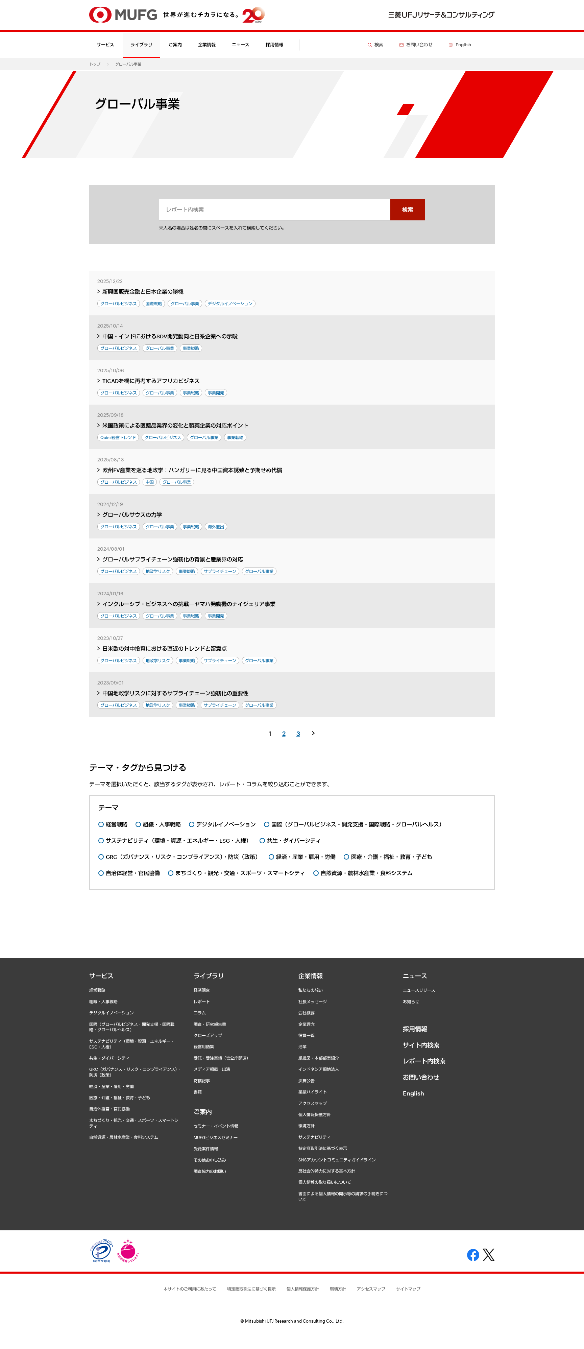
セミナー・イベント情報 (216, 1126)
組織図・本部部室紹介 (318, 1058)
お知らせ (411, 1001)
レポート (202, 1001)
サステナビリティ (314, 1137)
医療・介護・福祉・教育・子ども (119, 1097)
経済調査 (202, 990)
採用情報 (274, 44)
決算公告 (306, 1080)
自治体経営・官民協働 (109, 1108)
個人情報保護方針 (314, 1114)
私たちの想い (310, 990)
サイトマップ (408, 1288)
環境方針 (306, 1125)
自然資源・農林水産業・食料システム (123, 1137)
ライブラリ (209, 976)
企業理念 (306, 1024)
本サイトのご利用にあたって (190, 1288)
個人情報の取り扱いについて (324, 1182)
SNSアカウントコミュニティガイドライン (337, 1159)
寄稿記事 (202, 1080)
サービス (101, 976)
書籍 (198, 1091)
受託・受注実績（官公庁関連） (222, 1058)
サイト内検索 (421, 1045)
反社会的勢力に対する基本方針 (326, 1171)
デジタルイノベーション (111, 1012)
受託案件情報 (206, 1148)
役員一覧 (306, 1035)
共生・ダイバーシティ (109, 1058)
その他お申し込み (210, 1160)
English (413, 1093)
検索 (407, 209)
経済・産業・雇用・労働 (111, 1086)
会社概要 (306, 1012)
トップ (94, 64)
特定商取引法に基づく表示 (322, 1148)
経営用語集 (204, 1046)
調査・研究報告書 (210, 1024)
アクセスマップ (312, 1103)
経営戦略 (97, 990)
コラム (200, 1012)
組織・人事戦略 (103, 1001)
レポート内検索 (424, 1061)
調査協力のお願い (210, 1171)
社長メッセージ (312, 1001)
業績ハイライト (312, 1091)
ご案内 (203, 1111)
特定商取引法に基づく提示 (251, 1288)
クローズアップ (208, 1035)
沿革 (302, 1046)
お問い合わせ (421, 1077)
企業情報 (310, 976)
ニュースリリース (419, 990)
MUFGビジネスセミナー (216, 1137)
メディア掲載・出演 (212, 1069)
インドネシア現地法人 (318, 1069)
